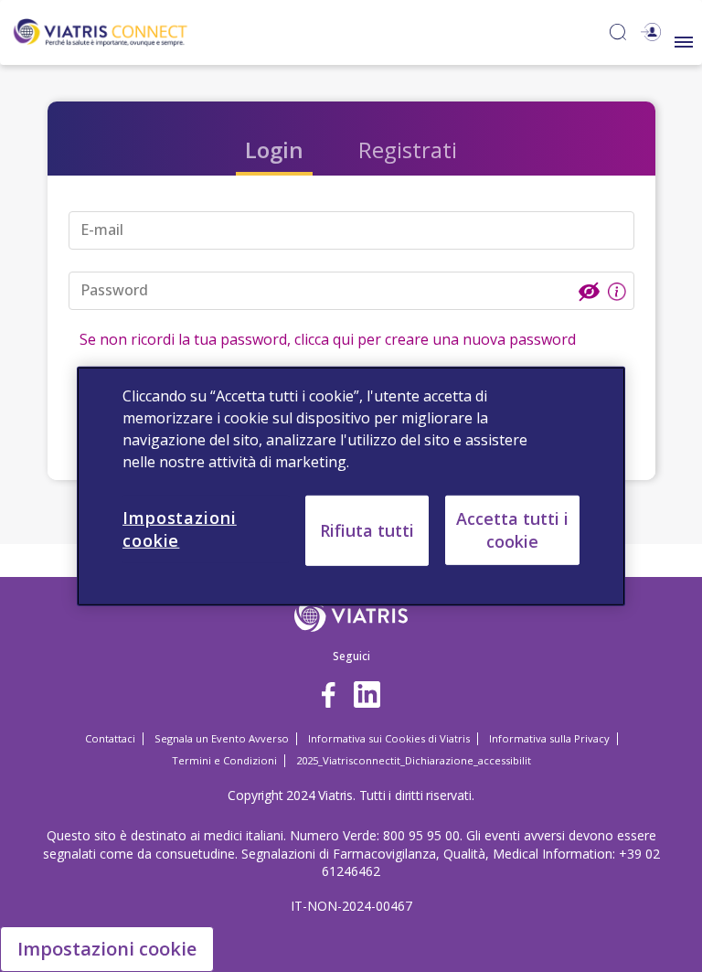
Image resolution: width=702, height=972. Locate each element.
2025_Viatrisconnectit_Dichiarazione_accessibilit (413, 760)
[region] (351, 485)
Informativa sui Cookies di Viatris (389, 738)
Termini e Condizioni (224, 760)
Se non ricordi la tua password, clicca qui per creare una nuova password (328, 339)
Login (274, 149)
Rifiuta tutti (367, 529)
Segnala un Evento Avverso (221, 738)
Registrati (407, 149)
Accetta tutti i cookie (512, 529)
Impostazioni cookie (107, 948)
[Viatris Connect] (100, 30)
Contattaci (110, 738)
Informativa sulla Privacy (549, 738)
